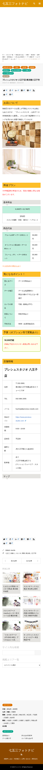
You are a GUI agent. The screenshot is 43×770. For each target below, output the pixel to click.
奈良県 (6, 723)
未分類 (4, 726)
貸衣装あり (6, 70)
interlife (13, 550)
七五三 (7, 553)
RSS (21, 754)
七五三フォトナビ (21, 750)
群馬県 (9, 715)
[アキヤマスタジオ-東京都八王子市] (31, 561)
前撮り (13, 553)
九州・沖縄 (6, 712)
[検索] (34, 3)
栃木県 (12, 717)
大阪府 (9, 720)
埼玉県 (29, 715)
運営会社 (35, 759)
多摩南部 (32, 67)
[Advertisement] (21, 29)
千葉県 (35, 715)
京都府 (21, 720)
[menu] (39, 3)
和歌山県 (34, 720)
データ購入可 (26, 70)
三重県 (12, 723)
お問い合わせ (26, 759)
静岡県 (15, 709)
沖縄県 (13, 712)
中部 (3, 709)
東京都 (24, 67)
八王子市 (33, 553)
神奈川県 (22, 715)
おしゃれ (6, 76)
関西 (3, 720)
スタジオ (18, 553)
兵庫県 (15, 720)
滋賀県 (27, 720)
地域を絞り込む (7, 67)
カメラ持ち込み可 (8, 73)
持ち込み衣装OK (16, 70)
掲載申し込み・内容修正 (12, 759)
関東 (17, 67)
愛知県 (9, 709)
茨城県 (6, 717)
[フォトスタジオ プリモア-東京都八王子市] (12, 561)
